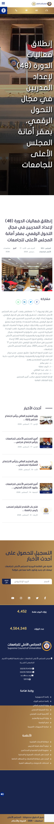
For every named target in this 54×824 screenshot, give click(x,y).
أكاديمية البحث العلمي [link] (39, 714)
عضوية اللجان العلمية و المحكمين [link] (35, 750)
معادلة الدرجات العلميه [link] (39, 742)
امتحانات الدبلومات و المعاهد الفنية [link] (34, 763)
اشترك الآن (6, 581)
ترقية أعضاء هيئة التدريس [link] (38, 746)
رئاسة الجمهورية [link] (42, 697)
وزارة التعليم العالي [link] (41, 705)
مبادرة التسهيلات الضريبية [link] (38, 727)
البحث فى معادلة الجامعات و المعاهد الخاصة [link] (30, 759)
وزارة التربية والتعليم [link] (40, 718)
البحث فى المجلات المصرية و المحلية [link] (33, 755)
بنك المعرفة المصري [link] (40, 710)
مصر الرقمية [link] (44, 722)
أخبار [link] (14, 248)
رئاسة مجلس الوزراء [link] (41, 701)
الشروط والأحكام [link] (18, 821)
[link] (3, 10)
